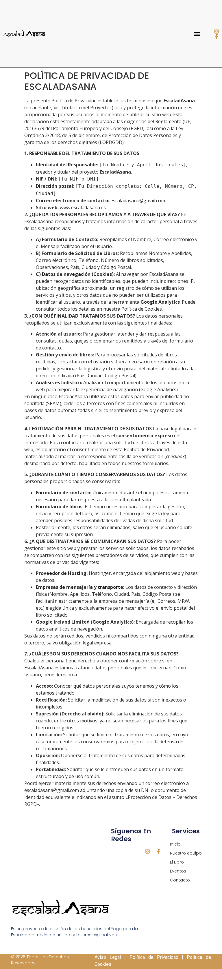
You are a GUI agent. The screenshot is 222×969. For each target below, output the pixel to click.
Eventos (178, 871)
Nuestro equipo (186, 853)
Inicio (175, 844)
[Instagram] (216, 31)
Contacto (180, 880)
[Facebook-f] (216, 36)
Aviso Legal (108, 957)
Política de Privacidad (154, 957)
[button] (197, 34)
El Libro (177, 862)
